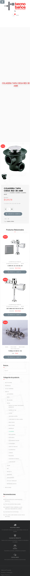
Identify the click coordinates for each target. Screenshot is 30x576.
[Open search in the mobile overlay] (15, 11)
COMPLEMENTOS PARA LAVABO (16, 419)
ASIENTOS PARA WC (13, 446)
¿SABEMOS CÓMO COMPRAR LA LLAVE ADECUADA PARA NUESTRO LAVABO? (13, 507)
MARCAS (7, 391)
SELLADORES (10, 400)
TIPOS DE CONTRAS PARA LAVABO (13, 504)
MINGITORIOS (12, 422)
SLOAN (8, 465)
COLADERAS (12, 192)
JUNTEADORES (10, 394)
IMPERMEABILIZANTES (11, 483)
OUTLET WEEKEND (9, 388)
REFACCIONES (13, 347)
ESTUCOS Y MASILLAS (11, 480)
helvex (12, 221)
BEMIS (8, 397)
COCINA (10, 413)
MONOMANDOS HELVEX (14, 440)
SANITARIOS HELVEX (13, 416)
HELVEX (5, 194)
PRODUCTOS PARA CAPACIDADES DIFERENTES (16, 406)
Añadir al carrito (14, 214)
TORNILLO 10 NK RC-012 (15, 351)
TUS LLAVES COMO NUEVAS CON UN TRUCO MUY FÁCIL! (15, 515)
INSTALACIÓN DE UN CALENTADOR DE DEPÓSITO (13, 500)
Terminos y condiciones (6, 572)
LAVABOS (11, 452)
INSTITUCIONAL (8, 382)
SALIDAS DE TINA (12, 410)
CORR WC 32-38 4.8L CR (15, 266)
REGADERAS (11, 455)
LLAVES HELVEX (12, 461)
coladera (9, 221)
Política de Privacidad (6, 570)
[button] (15, 272)
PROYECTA (9, 471)
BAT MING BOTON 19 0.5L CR (15, 308)
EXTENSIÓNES (12, 443)
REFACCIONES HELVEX (15, 348)
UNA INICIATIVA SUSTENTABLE (12, 511)
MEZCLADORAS (12, 434)
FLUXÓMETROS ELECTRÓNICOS (15, 261)
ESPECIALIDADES (10, 477)
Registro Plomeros (5, 575)
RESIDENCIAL (8, 385)
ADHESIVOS (9, 474)
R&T (8, 468)
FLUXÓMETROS (12, 449)
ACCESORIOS (11, 437)
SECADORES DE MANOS (14, 458)
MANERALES (11, 428)
